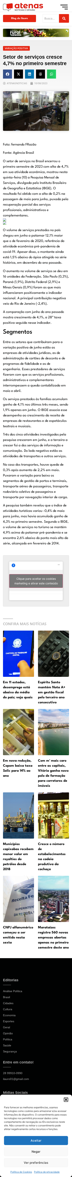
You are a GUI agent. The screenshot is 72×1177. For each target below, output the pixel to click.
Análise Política (12, 991)
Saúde (7, 1045)
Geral (6, 1027)
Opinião (8, 1033)
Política (7, 1039)
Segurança (10, 1051)
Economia (9, 1015)
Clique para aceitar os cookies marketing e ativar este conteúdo (36, 581)
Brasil (6, 997)
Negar (36, 1151)
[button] (66, 1100)
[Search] (64, 18)
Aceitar (36, 1140)
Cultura (7, 1009)
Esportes (8, 1021)
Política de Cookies (21, 1171)
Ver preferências (36, 1163)
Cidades (8, 1003)
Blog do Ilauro (19, 18)
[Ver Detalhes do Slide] (36, 33)
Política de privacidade (47, 1171)
